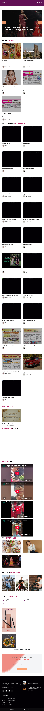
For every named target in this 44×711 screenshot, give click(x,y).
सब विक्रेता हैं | (4, 60)
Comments (10, 704)
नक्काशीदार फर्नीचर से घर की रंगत (8, 194)
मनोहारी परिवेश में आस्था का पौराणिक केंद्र (9, 345)
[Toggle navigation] (22, 8)
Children (3, 702)
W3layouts (32, 709)
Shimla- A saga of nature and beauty (10, 295)
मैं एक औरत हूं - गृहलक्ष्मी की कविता (8, 397)
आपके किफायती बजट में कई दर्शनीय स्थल (30, 345)
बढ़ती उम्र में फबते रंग (6, 143)
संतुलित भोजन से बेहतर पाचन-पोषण (29, 320)
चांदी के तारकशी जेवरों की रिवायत (28, 168)
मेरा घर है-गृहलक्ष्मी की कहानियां (28, 295)
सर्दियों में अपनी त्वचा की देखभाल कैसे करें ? (9, 87)
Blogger (6, 3)
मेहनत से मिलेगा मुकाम (26, 143)
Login (9, 702)
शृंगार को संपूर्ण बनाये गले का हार (7, 168)
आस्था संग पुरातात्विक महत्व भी (28, 270)
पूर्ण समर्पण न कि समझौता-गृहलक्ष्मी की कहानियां (31, 219)
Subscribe (22, 669)
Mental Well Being (11, 698)
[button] (4, 22)
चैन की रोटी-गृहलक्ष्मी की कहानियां (8, 320)
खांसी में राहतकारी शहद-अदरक (7, 244)
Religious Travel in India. (28, 60)
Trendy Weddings (11, 700)
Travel (3, 700)
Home (3, 698)
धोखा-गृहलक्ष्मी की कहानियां (27, 244)
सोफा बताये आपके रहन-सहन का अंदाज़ (9, 219)
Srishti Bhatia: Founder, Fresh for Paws (11, 270)
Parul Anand (8, 66)
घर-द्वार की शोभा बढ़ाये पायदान (28, 194)
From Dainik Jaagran (27, 87)
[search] (41, 2)
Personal (3, 704)
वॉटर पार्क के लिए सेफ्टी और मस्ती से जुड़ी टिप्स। (10, 371)
